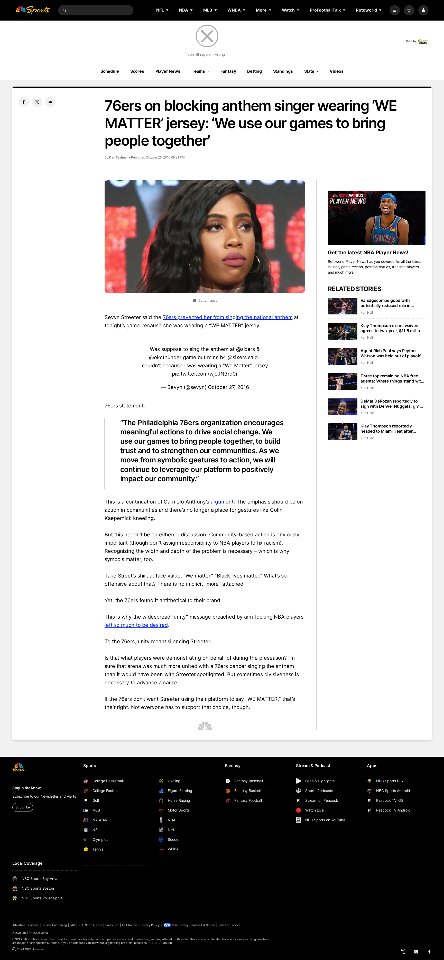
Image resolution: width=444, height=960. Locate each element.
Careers (33, 925)
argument (222, 502)
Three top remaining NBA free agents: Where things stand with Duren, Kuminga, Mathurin (391, 378)
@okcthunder (165, 357)
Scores (137, 71)
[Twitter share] (37, 102)
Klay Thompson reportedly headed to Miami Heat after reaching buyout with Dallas (387, 428)
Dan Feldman (118, 157)
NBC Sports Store (90, 925)
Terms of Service (229, 925)
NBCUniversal (39, 933)
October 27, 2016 (228, 387)
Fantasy (228, 71)
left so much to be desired (136, 625)
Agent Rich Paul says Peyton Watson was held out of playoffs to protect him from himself (391, 353)
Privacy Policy (150, 925)
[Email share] (50, 102)
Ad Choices (129, 925)
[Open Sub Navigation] (167, 10)
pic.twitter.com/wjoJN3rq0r (204, 374)
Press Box (112, 925)
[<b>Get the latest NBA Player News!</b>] (376, 218)
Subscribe (23, 807)
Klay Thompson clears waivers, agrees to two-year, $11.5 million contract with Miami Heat (391, 328)
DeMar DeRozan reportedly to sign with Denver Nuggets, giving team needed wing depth (392, 403)
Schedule (109, 71)
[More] (395, 10)
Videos (337, 71)
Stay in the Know (26, 788)
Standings (283, 71)
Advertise (18, 925)
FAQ (72, 925)
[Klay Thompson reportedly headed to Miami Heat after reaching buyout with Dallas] (342, 431)
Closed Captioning (54, 925)
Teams (198, 71)
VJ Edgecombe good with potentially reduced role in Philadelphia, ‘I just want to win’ (390, 303)
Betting (254, 71)
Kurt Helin (367, 312)
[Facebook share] (23, 102)
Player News (167, 71)
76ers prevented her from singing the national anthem (228, 317)
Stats (309, 71)
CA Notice (208, 925)
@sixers (245, 349)
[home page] (32, 10)
